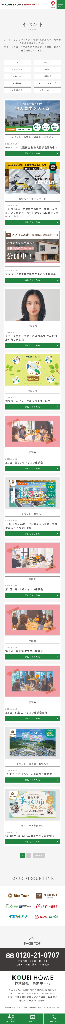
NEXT (38, 855)
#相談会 (17, 83)
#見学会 (48, 76)
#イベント (17, 69)
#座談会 (48, 69)
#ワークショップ (47, 83)
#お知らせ (17, 90)
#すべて (17, 62)
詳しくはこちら (32, 153)
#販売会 (17, 76)
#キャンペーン (47, 90)
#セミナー (47, 62)
